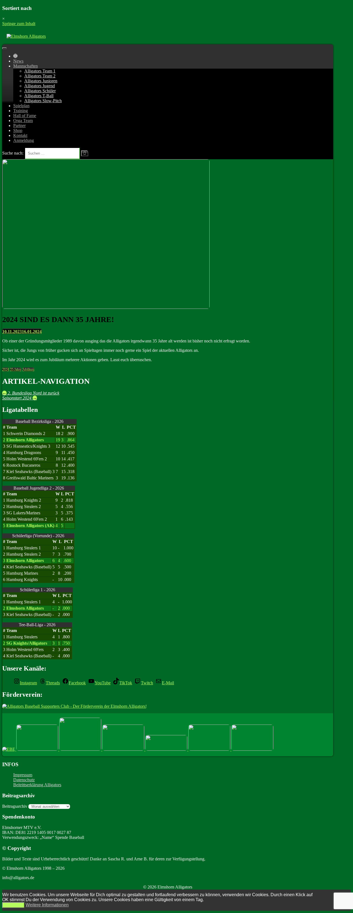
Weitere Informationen (47, 905)
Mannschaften (25, 66)
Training (20, 110)
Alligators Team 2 (39, 76)
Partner (19, 125)
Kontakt (20, 135)
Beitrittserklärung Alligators (37, 784)
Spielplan (21, 105)
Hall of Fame (24, 115)
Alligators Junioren (40, 81)
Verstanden (13, 905)
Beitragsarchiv (14, 806)
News (18, 61)
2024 (5, 369)
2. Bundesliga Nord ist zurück (30, 393)
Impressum (22, 774)
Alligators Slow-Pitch (43, 100)
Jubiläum (28, 369)
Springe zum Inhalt (18, 23)
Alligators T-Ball (39, 95)
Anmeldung (23, 140)
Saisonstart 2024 (19, 398)
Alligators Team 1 (39, 71)
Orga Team (23, 120)
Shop (17, 130)
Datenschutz (24, 779)
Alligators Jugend (39, 85)
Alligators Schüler (40, 90)
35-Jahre (15, 369)
